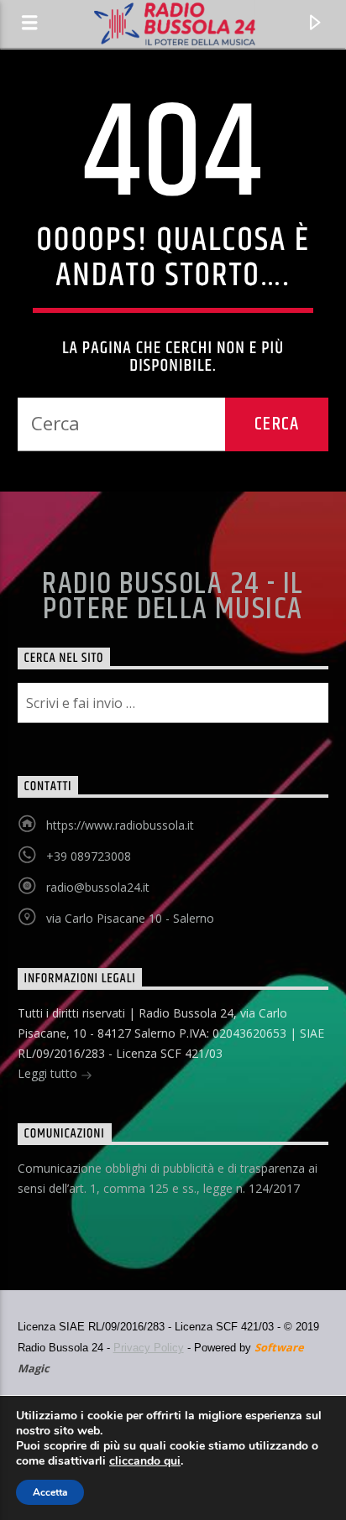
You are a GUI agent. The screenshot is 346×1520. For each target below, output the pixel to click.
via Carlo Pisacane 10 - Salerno (130, 918)
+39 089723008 (88, 856)
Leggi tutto (49, 1073)
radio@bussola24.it (97, 887)
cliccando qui (145, 1461)
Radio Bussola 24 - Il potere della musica (172, 597)
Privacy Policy (148, 1347)
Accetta (50, 1492)
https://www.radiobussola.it (120, 825)
